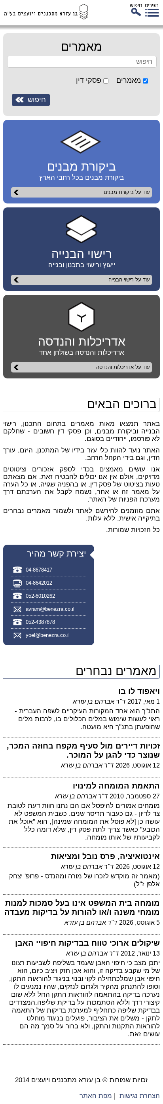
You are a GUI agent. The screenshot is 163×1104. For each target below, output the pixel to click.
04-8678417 (39, 570)
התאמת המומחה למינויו (116, 785)
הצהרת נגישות (139, 1096)
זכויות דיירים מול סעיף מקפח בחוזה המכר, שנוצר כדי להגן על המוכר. (83, 750)
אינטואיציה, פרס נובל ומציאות (105, 856)
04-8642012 (39, 583)
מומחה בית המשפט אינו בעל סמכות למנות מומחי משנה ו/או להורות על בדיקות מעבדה (82, 907)
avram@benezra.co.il (50, 609)
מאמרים (128, 80)
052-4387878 (40, 622)
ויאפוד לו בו (139, 691)
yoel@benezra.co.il (48, 635)
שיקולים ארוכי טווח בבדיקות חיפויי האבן (87, 943)
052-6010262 (40, 596)
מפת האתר (96, 1096)
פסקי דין (88, 80)
